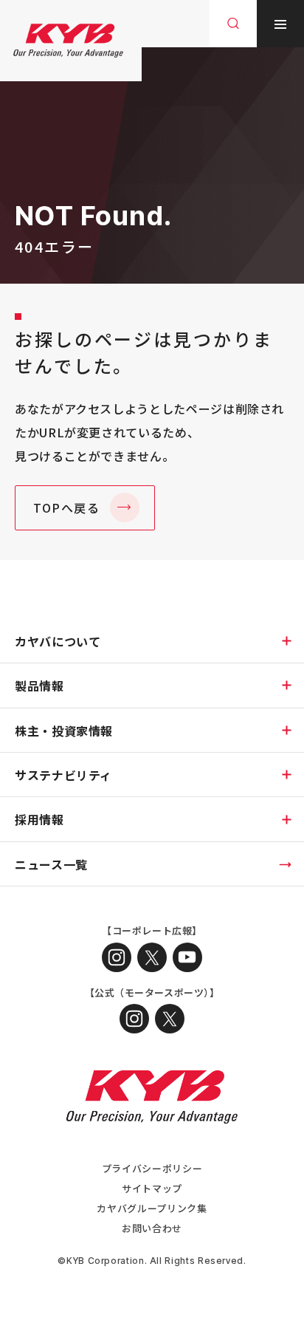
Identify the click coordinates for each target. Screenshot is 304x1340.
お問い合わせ (152, 1228)
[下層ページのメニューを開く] (286, 641)
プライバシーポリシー (152, 1168)
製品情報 (39, 685)
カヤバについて (57, 641)
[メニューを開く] (280, 23)
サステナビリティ (63, 775)
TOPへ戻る (66, 507)
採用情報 (39, 819)
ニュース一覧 (51, 864)
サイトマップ (152, 1188)
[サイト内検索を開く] (233, 23)
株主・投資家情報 (64, 730)
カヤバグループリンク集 (152, 1208)
